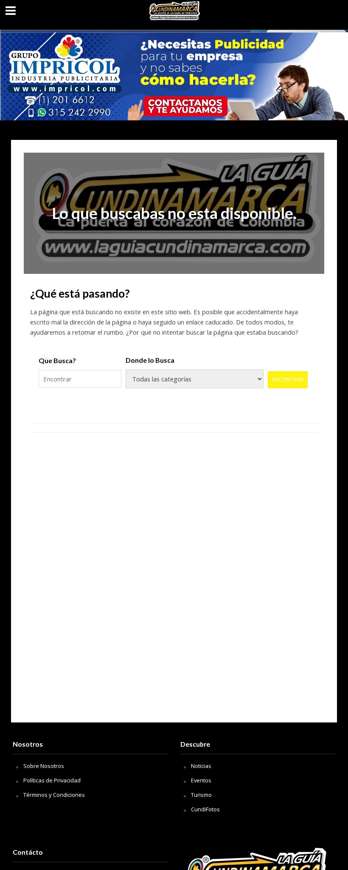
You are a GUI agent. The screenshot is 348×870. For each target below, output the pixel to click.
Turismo (201, 795)
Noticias (201, 766)
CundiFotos (205, 809)
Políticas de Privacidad (52, 780)
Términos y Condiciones (54, 795)
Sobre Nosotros (43, 766)
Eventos (201, 780)
